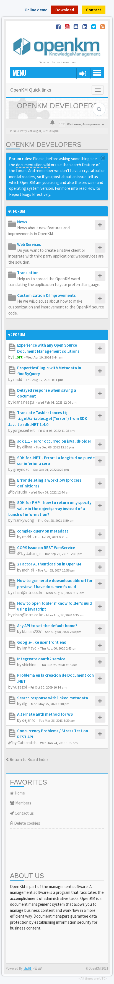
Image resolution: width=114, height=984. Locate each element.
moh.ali (28, 570)
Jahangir (33, 553)
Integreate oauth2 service (41, 658)
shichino (29, 664)
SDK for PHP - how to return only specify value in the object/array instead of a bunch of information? (49, 508)
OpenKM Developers (43, 144)
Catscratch (27, 742)
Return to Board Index (28, 759)
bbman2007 (32, 631)
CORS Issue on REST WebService (46, 547)
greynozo (21, 469)
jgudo (22, 492)
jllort (18, 357)
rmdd (17, 379)
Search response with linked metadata (52, 697)
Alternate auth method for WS (45, 714)
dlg (24, 703)
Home (19, 793)
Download (64, 9)
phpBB (28, 968)
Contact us (24, 813)
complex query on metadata (43, 531)
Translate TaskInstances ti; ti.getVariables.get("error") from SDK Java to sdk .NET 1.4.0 (47, 418)
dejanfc (28, 720)
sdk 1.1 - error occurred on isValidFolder (54, 441)
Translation (27, 272)
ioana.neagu (23, 402)
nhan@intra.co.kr (28, 592)
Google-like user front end (41, 642)
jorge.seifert (24, 430)
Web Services (29, 244)
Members (22, 803)
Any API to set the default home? (47, 625)
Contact (93, 9)
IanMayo (29, 648)
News (22, 221)
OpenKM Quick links (30, 90)
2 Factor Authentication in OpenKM (49, 564)
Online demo (36, 9)
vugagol (20, 687)
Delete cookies (26, 823)
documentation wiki (33, 164)
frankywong (23, 520)
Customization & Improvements (46, 295)
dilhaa (27, 447)
